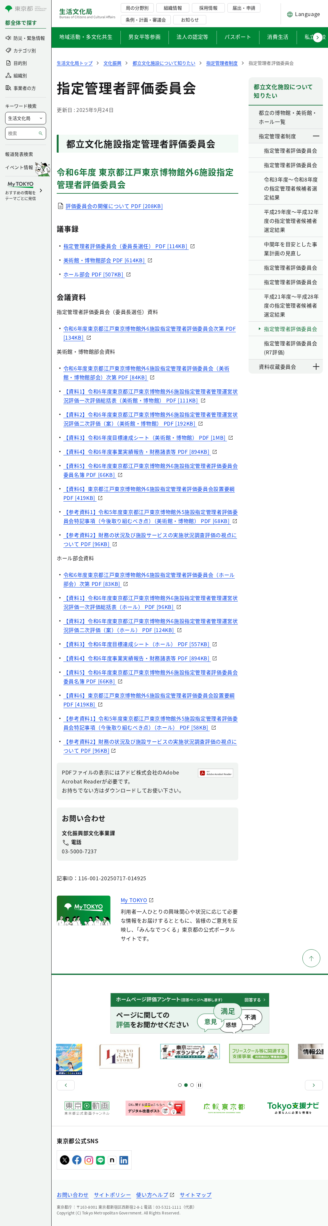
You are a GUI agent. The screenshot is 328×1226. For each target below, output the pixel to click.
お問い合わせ (73, 1194)
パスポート (238, 36)
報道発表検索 (19, 154)
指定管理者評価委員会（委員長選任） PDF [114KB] (126, 246)
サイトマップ (196, 1194)
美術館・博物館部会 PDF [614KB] (104, 260)
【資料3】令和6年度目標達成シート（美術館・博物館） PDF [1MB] (145, 437)
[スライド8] (192, 1085)
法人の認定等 (192, 36)
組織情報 (173, 7)
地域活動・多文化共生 (85, 36)
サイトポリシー (112, 1194)
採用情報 (208, 7)
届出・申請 (244, 7)
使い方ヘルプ (152, 1194)
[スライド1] (180, 1085)
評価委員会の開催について (114, 206)
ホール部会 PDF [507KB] (94, 274)
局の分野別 (137, 7)
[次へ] (314, 1085)
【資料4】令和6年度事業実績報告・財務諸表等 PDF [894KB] (137, 451)
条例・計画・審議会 (146, 19)
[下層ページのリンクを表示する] (316, 136)
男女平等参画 (144, 36)
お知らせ (190, 19)
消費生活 (278, 36)
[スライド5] (186, 1085)
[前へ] (66, 1085)
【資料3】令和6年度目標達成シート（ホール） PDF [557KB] (137, 644)
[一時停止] (199, 1085)
